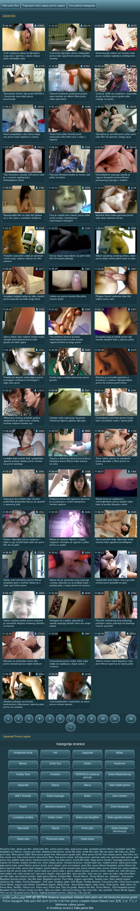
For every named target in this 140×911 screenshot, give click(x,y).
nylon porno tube (128, 862)
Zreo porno (127, 876)
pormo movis (40, 865)
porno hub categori (32, 868)
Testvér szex (101, 879)
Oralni (87, 763)
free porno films (45, 857)
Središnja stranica (62, 908)
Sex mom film (89, 890)
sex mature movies (25, 876)
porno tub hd (7, 870)
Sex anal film (105, 890)
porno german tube (10, 868)
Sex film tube (35, 879)
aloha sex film (24, 849)
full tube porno (82, 857)
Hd (55, 752)
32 (131, 718)
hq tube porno (64, 859)
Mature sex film (86, 887)
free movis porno (26, 857)
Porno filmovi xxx (99, 876)
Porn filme (67, 879)
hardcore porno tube (44, 859)
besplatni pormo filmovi (101, 849)
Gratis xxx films (35, 890)
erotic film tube (73, 851)
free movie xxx (8, 857)
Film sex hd (84, 892)
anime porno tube (59, 849)
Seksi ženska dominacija (119, 830)
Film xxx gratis (69, 887)
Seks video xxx (128, 884)
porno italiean (51, 868)
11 (114, 718)
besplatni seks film (125, 849)
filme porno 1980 (21, 854)
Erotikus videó (61, 881)
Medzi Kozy (63, 884)
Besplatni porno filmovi (26, 892)
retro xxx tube (110, 873)
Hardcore (119, 763)
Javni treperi (119, 795)
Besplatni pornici (52, 879)
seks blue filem (127, 873)
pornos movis (98, 870)
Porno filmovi (103, 887)
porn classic (54, 865)
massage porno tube (124, 859)
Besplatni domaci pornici (13, 879)
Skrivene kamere (55, 806)
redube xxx (113, 870)
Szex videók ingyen (119, 879)
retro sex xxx (94, 873)
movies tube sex (92, 862)
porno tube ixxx (42, 870)
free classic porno (112, 854)
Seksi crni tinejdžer (87, 817)
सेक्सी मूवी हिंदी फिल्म (36, 897)
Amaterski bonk (23, 752)
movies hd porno (73, 862)
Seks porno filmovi (47, 876)
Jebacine (115, 876)
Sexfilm (17, 887)
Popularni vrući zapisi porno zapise (44, 5)
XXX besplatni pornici (123, 887)
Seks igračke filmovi (120, 817)
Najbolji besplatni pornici (52, 892)
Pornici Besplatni (32, 881)
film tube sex (121, 851)
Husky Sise (23, 774)
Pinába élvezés (92, 881)
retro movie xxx (26, 873)
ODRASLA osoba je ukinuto (87, 776)
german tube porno (121, 857)
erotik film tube (90, 851)
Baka (87, 795)
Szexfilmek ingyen (46, 884)
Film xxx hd (6, 892)
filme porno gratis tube (69, 854)
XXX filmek (76, 881)
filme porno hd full (91, 854)
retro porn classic (45, 873)
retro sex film (79, 873)
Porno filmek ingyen (124, 890)
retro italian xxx (8, 873)
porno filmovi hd (126, 865)
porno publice (130, 868)
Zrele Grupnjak (120, 806)
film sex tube (106, 851)
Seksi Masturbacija (119, 774)
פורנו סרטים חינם (53, 901)
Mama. (23, 763)
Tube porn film (10, 5)
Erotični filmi (65, 876)
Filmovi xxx (29, 887)
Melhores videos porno (70, 904)
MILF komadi (23, 795)
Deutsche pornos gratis (122, 897)
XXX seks (48, 881)
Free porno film (110, 881)
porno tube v (59, 870)
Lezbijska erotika (23, 817)
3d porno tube (7, 849)
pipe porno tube (8, 865)
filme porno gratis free (43, 854)
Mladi (119, 752)
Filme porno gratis (129, 881)
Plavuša (87, 806)
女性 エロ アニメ (126, 901)
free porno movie (64, 857)
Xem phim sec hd (96, 897)
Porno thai (54, 887)
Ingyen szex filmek (25, 884)
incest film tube (81, 859)
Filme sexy (41, 887)
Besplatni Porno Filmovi (12, 890)
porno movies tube (91, 868)
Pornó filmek (6, 884)
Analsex (55, 774)
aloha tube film (41, 849)
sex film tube (7, 876)
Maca (87, 785)
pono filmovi (24, 865)
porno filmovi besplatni (105, 865)
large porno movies (101, 859)
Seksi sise (23, 838)
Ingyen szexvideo (83, 879)
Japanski (87, 752)
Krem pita (87, 828)
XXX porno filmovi (71, 890)
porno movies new (70, 868)
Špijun (55, 785)
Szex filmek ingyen (82, 884)
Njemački (23, 828)
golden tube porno (22, 859)
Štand (55, 828)
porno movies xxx (112, 868)
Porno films (6, 887)
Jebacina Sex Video (10, 881)
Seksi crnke (55, 817)
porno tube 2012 (24, 870)
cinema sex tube (32, 851)
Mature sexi (107, 901)
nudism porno (110, 862)
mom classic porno (53, 862)
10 (102, 718)
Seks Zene (99, 884)
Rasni (23, 806)
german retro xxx (101, 857)
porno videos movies (78, 870)
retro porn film (63, 873)
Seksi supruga (55, 795)
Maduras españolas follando (66, 897)
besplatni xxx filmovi (11, 851)
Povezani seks (55, 838)
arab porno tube (79, 849)
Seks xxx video (53, 890)
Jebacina (72, 892)
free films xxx (130, 854)
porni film (86, 865)
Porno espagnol (13, 901)
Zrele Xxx (55, 763)
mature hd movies (9, 862)
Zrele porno (112, 884)
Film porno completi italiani (82, 901)
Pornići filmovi (81, 876)
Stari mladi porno (119, 785)
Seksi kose (87, 838)
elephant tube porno (53, 851)
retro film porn (127, 870)
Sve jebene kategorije (82, 5)
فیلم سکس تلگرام (14, 897)
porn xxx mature (71, 865)
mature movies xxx (31, 862)
